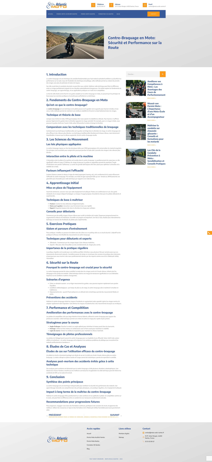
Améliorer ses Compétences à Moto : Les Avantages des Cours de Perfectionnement (156, 88)
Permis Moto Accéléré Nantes (67, 14)
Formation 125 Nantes (105, 14)
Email (150, 4)
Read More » (151, 98)
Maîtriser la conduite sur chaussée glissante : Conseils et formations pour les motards (155, 133)
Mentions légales (124, 433)
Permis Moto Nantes (88, 14)
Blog (118, 14)
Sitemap (121, 437)
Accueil (50, 14)
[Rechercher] (163, 74)
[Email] (145, 5)
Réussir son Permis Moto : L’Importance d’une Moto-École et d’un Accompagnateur (156, 110)
